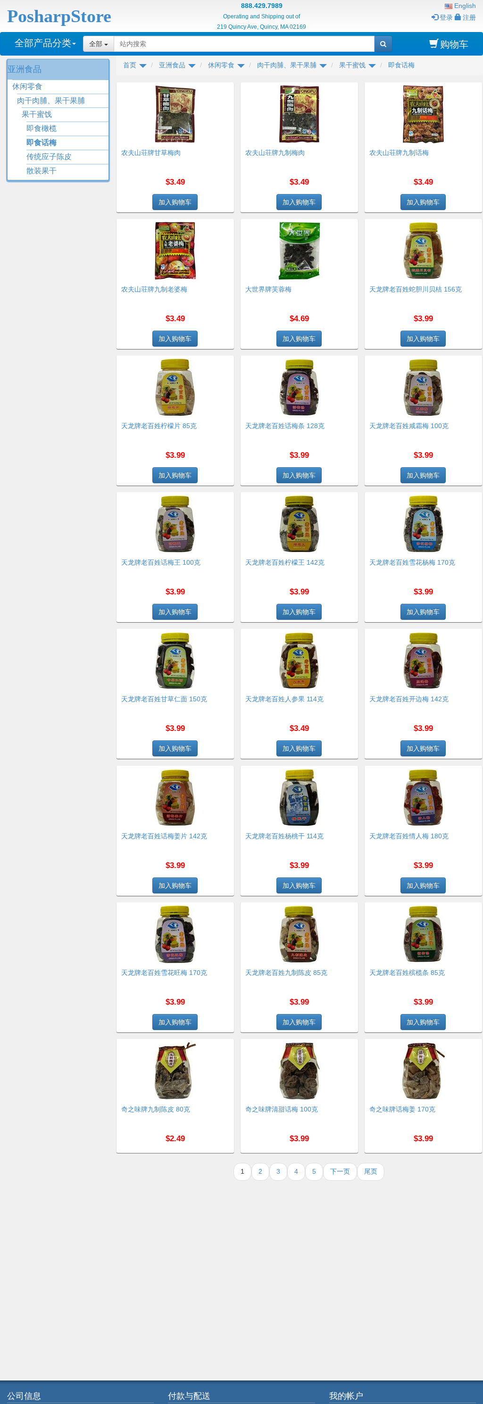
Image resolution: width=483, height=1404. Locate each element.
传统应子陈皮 (49, 157)
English (464, 5)
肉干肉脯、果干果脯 (51, 101)
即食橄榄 (41, 128)
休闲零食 (27, 86)
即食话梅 (41, 142)
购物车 (454, 44)
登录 (446, 17)
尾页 (370, 1171)
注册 (469, 17)
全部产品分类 (43, 43)
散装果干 (41, 171)
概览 (223, 88)
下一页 (340, 1171)
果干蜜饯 (37, 114)
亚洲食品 (25, 69)
